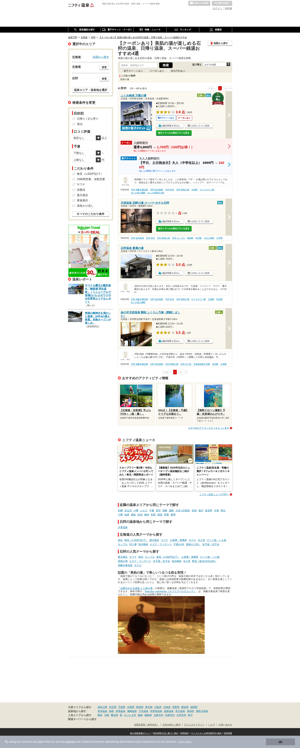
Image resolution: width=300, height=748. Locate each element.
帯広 (223, 510)
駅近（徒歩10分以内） (204, 561)
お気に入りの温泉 (199, 3)
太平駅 (219, 238)
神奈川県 (102, 707)
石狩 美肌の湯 (182, 189)
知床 (126, 514)
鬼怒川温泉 (202, 711)
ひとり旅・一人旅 (216, 540)
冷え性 (201, 540)
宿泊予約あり (178, 71)
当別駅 (215, 364)
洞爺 (164, 510)
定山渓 (128, 510)
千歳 (151, 510)
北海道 (166, 707)
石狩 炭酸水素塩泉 (139, 189)
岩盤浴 (81, 189)
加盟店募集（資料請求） (146, 725)
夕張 (216, 510)
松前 (194, 510)
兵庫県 (130, 707)
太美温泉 (123, 527)
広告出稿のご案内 (171, 725)
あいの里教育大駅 (156, 193)
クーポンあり (157, 71)
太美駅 (194, 189)
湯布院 (190, 711)
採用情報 (228, 733)
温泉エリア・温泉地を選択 (90, 89)
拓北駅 (198, 238)
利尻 (153, 514)
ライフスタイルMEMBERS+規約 (206, 733)
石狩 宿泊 (169, 189)
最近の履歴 (222, 3)
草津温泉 (102, 711)
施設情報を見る (170, 125)
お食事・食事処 (178, 540)
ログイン (217, 8)
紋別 (140, 514)
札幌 (120, 510)
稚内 (146, 514)
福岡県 (194, 707)
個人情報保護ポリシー (140, 733)
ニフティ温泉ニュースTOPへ (214, 494)
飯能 (140, 715)
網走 (133, 514)
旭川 (200, 510)
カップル (123, 544)
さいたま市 (130, 715)
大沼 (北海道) (183, 510)
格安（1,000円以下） (136, 540)
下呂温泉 (143, 711)
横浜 (100, 715)
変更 (104, 67)
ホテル (192, 540)
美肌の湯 (123, 561)
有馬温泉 (120, 711)
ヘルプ (211, 725)
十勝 (120, 514)
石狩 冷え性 (185, 364)
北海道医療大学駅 (201, 364)
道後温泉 (169, 711)
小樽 (136, 510)
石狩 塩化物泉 (156, 189)
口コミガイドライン (194, 725)
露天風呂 (154, 540)
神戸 (190, 715)
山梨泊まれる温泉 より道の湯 (136, 588)
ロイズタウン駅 (207, 189)
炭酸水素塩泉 (125, 565)
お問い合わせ (225, 725)
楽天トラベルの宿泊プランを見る (173, 133)
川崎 (106, 715)
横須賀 (114, 715)
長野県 (176, 707)
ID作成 (228, 8)
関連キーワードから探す (82, 719)
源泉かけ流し (193, 544)
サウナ (164, 540)
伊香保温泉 (156, 711)
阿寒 (166, 514)
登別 (158, 510)
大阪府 (157, 707)
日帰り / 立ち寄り (87, 118)
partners (70, 741)
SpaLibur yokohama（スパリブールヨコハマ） (170, 591)
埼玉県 (112, 707)
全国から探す (101, 56)
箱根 (111, 711)
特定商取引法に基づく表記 (165, 733)
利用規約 (184, 733)
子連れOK (178, 544)
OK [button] (280, 741)
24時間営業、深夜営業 (91, 179)
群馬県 (139, 707)
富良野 (208, 510)
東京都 (148, 707)
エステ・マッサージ (161, 544)
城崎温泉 (132, 711)
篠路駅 (190, 238)
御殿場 (148, 715)
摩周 (173, 514)
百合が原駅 (209, 238)
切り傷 (133, 544)
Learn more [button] (184, 741)
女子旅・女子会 (210, 544)
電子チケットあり (133, 71)
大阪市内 (158, 715)
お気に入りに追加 (200, 125)
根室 (159, 514)
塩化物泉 (143, 544)
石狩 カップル (178, 238)
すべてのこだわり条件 (91, 213)
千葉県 (121, 707)
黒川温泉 (180, 711)
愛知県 (185, 707)
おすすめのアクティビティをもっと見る (208, 428)
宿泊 (120, 540)
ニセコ (143, 510)
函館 (171, 510)
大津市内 (181, 715)
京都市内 (170, 715)
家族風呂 (82, 200)
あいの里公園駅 (138, 193)
